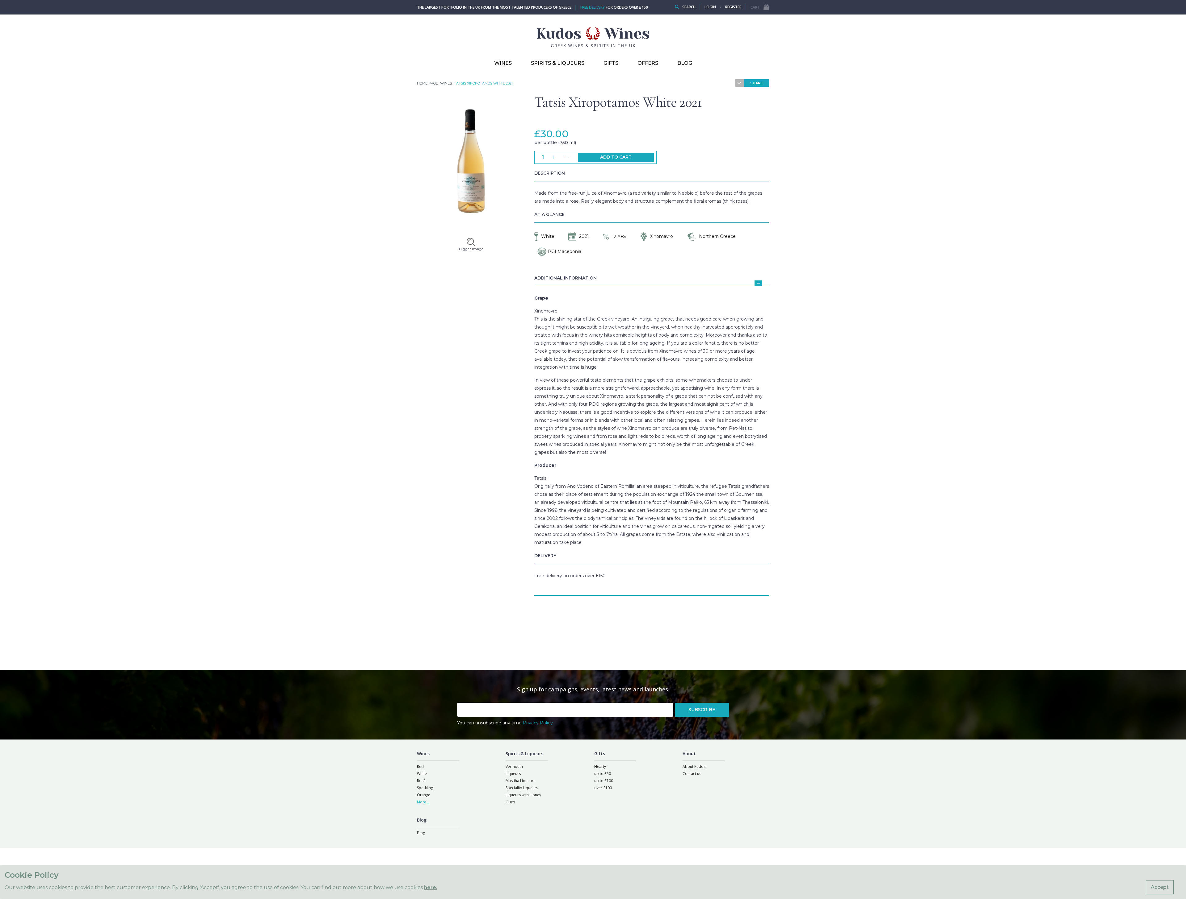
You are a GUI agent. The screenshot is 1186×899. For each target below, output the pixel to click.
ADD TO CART (616, 157)
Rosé (421, 780)
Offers (647, 63)
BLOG (684, 63)
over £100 (603, 787)
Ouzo (510, 802)
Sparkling (425, 787)
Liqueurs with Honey (523, 795)
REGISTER (733, 7)
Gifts (611, 63)
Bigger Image (471, 248)
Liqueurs (513, 773)
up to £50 (602, 773)
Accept (1160, 887)
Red (420, 766)
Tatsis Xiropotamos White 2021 (618, 102)
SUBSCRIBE (701, 709)
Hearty (600, 766)
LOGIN (710, 7)
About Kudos (694, 766)
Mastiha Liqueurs (520, 780)
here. (430, 887)
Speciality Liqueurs (522, 787)
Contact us (692, 773)
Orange (423, 795)
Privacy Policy (538, 723)
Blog (421, 832)
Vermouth (514, 766)
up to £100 (603, 780)
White (422, 773)
